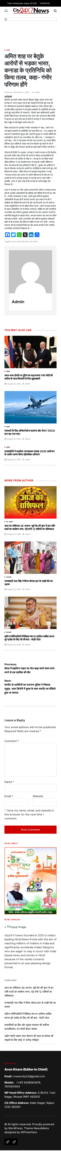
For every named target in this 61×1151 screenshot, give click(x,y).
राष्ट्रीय (8, 50)
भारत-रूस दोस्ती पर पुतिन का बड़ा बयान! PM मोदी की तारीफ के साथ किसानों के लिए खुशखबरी (28, 377)
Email (8, 796)
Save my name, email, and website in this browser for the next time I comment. (29, 814)
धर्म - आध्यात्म (9, 522)
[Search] (55, 11)
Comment (11, 741)
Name (9, 781)
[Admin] (30, 271)
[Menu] (6, 11)
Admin (37, 92)
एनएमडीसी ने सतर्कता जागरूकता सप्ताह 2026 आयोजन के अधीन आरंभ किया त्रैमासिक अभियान (29, 453)
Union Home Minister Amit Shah (24, 241)
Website (38, 796)
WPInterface (29, 1132)
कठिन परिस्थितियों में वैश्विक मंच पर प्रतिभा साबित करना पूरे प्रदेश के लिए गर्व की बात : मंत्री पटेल (29, 638)
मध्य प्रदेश (8, 577)
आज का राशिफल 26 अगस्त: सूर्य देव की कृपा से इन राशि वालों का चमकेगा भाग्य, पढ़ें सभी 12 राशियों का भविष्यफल (29, 527)
